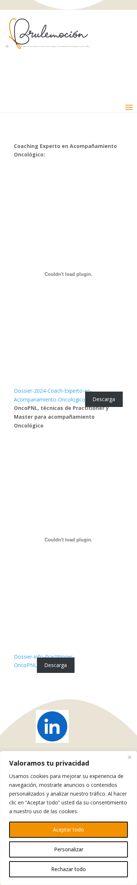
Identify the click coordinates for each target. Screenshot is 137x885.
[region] (68, 818)
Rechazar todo (68, 869)
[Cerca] (129, 757)
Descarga (103, 399)
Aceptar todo (68, 829)
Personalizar (68, 849)
